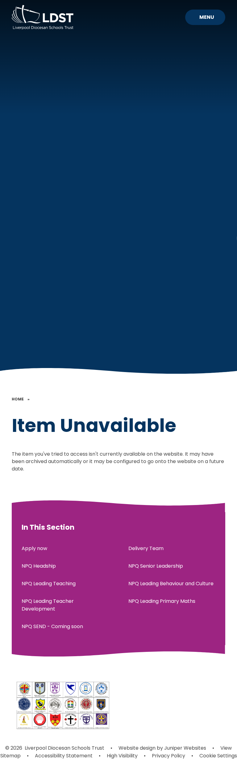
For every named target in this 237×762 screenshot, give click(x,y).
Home (18, 399)
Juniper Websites (184, 748)
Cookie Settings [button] (218, 755)
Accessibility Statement (64, 755)
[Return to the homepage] (42, 17)
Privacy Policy (168, 755)
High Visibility (122, 755)
